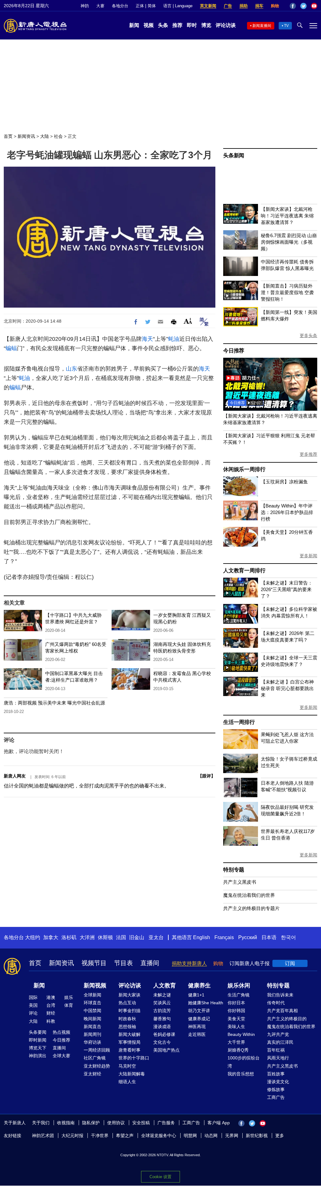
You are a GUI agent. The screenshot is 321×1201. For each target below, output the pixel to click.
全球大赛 (61, 1055)
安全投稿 (141, 1122)
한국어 (288, 937)
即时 (192, 25)
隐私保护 (91, 1122)
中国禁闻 (92, 1010)
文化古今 (162, 1042)
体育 (68, 1005)
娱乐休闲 (239, 985)
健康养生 (199, 985)
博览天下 (37, 1047)
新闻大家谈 (129, 994)
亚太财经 (92, 1073)
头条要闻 (37, 1032)
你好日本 (236, 1002)
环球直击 (92, 1002)
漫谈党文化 (278, 1081)
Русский (247, 937)
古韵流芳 (162, 1010)
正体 (140, 5)
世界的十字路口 (133, 1057)
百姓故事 (276, 1073)
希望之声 (125, 1135)
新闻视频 (95, 985)
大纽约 (32, 937)
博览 (206, 25)
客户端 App (219, 1122)
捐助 (243, 5)
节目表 (123, 962)
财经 (50, 1013)
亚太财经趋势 (97, 1065)
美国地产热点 (166, 1050)
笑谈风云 (162, 1002)
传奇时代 (276, 1002)
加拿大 (50, 937)
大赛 (100, 5)
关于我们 (41, 1122)
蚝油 (173, 339)
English (201, 937)
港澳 (50, 997)
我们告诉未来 (280, 994)
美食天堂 (236, 1018)
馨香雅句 (162, 1018)
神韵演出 (37, 1055)
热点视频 (61, 1032)
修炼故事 (276, 1089)
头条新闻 (233, 156)
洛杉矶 (68, 937)
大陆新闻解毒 (131, 1073)
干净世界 (99, 1135)
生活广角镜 (239, 994)
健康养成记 (199, 1018)
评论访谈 (226, 25)
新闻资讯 (26, 136)
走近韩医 (197, 1034)
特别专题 (233, 870)
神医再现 (197, 1026)
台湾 (50, 1005)
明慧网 (190, 1135)
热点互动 (127, 1002)
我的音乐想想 (241, 1073)
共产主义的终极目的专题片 (251, 908)
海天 (147, 339)
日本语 (268, 937)
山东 (71, 369)
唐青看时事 (129, 1050)
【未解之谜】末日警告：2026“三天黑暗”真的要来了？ (287, 589)
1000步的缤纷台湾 (244, 1061)
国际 (33, 997)
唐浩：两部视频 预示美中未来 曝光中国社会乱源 (54, 702)
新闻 (134, 25)
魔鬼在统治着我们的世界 (249, 895)
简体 (152, 5)
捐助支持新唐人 (189, 963)
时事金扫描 (129, 1010)
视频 (149, 25)
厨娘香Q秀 (238, 1050)
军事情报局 (129, 1042)
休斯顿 (105, 937)
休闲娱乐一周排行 (244, 469)
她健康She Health (205, 1002)
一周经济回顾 (97, 1050)
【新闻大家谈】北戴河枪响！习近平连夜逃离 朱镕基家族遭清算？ (287, 215)
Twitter (303, 6)
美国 (33, 1005)
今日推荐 (233, 351)
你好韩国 (236, 1010)
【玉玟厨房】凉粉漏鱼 (284, 481)
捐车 (259, 5)
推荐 (177, 25)
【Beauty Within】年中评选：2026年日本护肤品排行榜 (287, 512)
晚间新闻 (92, 1018)
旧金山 (136, 937)
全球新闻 (92, 994)
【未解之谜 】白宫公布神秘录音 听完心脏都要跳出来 (287, 688)
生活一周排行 (239, 722)
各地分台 (120, 5)
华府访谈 (92, 1042)
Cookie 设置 (160, 1176)
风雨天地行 (278, 1057)
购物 (275, 5)
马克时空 (127, 1065)
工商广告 (276, 1097)
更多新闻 (308, 555)
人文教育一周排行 (244, 571)
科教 (50, 1021)
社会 (58, 136)
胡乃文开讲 (199, 1010)
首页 (8, 136)
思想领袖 (127, 1026)
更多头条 (308, 335)
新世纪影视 (257, 1135)
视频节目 (94, 962)
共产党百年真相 (282, 1010)
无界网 (231, 1135)
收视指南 (66, 1122)
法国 (121, 937)
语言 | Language (177, 5)
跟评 (206, 775)
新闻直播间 (261, 25)
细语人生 (127, 1081)
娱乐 (68, 997)
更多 (279, 1135)
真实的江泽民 (280, 1042)
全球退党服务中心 (158, 1135)
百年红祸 (276, 1050)
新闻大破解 (129, 1034)
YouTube (314, 6)
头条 (163, 25)
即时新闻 (37, 1039)
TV (286, 25)
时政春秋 (127, 1018)
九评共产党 (278, 1034)
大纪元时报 (72, 1135)
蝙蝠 (11, 348)
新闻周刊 (92, 1034)
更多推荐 (308, 454)
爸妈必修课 (164, 1034)
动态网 (211, 1135)
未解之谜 (162, 994)
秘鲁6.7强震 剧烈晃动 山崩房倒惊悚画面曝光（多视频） (289, 242)
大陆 (44, 136)
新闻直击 (92, 1026)
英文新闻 (208, 5)
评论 (33, 1013)
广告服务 (166, 1122)
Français (224, 937)
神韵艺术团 (43, 1135)
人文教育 (164, 985)
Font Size (187, 321)
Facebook (293, 6)
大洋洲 (87, 937)
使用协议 (116, 1122)
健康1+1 (196, 994)
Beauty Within (241, 1034)
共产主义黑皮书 (239, 882)
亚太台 (156, 937)
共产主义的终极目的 (287, 1018)
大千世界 (236, 1042)
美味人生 (236, 1026)
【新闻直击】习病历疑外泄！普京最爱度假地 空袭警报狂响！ (287, 292)
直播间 (149, 962)
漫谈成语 (162, 1026)
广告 (228, 5)
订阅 (290, 963)
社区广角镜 (95, 1057)
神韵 (85, 5)
